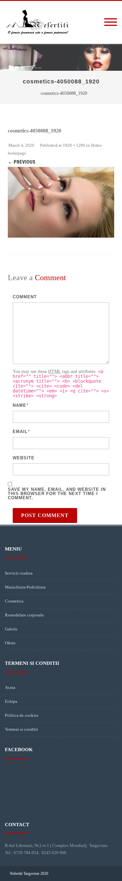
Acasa (10, 687)
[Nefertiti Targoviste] (37, 41)
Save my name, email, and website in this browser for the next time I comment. (57, 493)
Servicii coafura (19, 573)
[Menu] (110, 22)
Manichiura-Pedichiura (25, 587)
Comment (25, 297)
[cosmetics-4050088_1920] (61, 202)
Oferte (10, 642)
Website (23, 458)
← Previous (21, 162)
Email (20, 431)
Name (19, 405)
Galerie (11, 629)
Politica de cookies (21, 715)
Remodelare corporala (24, 615)
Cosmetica (14, 601)
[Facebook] (107, 873)
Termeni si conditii (21, 729)
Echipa (11, 701)
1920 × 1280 (74, 145)
